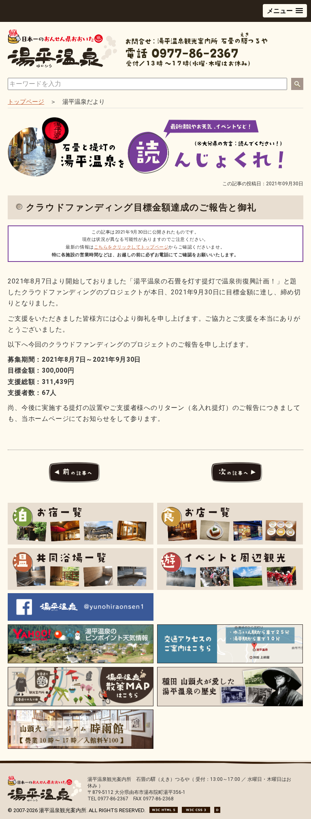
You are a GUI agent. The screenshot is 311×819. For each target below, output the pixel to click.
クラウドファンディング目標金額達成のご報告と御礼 (141, 207)
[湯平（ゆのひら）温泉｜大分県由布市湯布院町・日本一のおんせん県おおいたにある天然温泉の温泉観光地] (62, 66)
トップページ (26, 101)
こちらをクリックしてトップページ (131, 247)
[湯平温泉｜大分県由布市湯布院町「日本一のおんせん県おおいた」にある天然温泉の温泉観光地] (44, 800)
